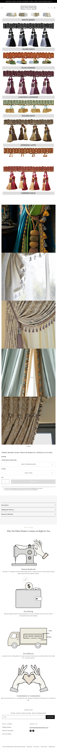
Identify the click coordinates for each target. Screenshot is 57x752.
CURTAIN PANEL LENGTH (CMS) (9, 460)
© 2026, (4, 746)
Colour (3, 468)
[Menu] (2, 8)
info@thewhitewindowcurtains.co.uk (39, 727)
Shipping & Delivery (6, 727)
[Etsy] (33, 731)
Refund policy (29, 746)
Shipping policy (52, 746)
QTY (2, 477)
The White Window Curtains (11, 746)
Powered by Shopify (21, 746)
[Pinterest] (31, 731)
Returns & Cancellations (8, 730)
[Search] (51, 8)
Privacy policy (36, 746)
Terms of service (44, 746)
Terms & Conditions (6, 734)
